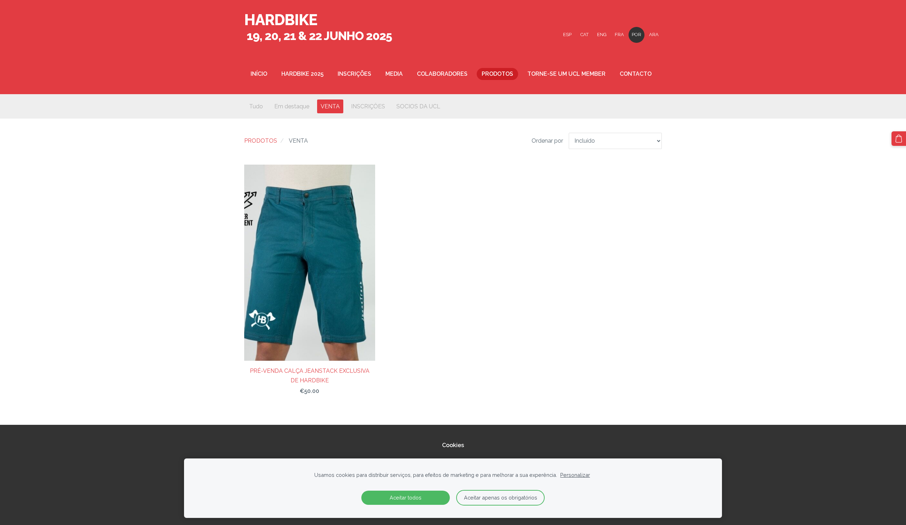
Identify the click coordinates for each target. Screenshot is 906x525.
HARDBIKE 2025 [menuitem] (302, 73)
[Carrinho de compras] (898, 138)
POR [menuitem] (636, 34)
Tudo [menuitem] (256, 106)
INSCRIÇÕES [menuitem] (354, 73)
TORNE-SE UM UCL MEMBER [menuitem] (566, 73)
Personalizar (575, 475)
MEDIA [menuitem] (394, 73)
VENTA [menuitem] (330, 106)
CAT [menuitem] (584, 34)
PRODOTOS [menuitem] (497, 73)
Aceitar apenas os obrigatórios (500, 498)
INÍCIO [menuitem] (259, 73)
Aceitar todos (406, 498)
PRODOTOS (260, 140)
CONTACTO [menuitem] (636, 73)
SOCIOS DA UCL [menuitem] (418, 106)
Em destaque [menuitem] (291, 106)
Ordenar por (547, 140)
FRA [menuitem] (619, 34)
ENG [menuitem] (602, 34)
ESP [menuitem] (567, 34)
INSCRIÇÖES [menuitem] (368, 106)
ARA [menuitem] (654, 34)
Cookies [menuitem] (453, 445)
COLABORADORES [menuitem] (442, 73)
